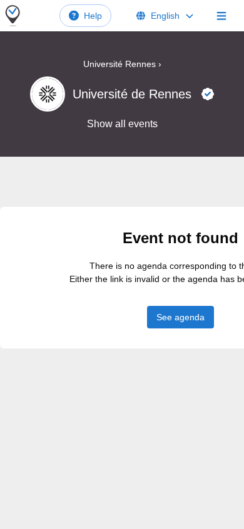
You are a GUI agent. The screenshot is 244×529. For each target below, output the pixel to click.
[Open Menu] (221, 15)
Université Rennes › (122, 64)
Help (93, 16)
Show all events (122, 123)
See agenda (180, 317)
